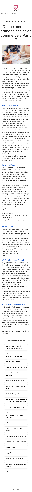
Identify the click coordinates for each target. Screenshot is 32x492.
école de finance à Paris (13, 394)
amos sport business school (15, 380)
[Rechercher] (21, 13)
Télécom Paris (10, 447)
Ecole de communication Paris (16, 436)
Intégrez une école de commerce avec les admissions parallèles (16, 415)
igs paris (9, 453)
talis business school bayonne (16, 423)
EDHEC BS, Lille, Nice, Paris (15, 407)
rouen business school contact (16, 442)
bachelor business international (16, 367)
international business (13, 361)
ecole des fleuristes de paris (15, 458)
